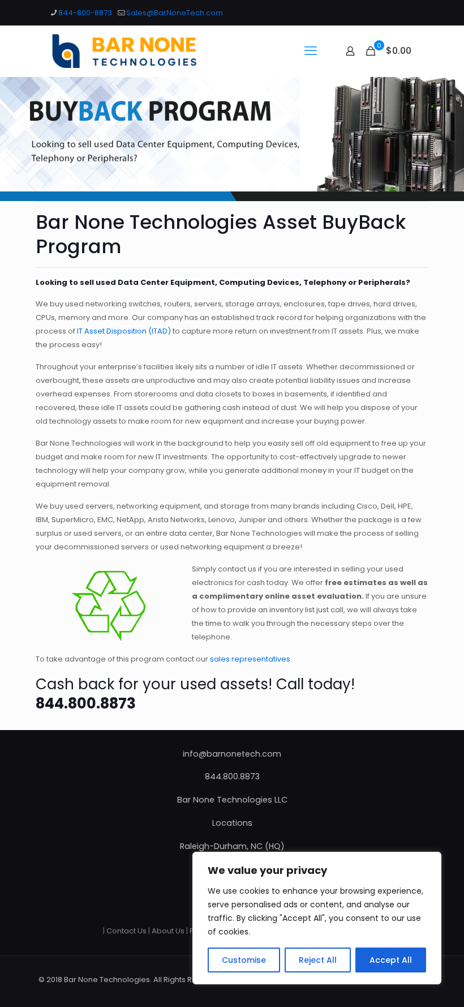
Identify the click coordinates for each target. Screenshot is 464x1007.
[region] (316, 918)
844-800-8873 (85, 12)
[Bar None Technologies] (131, 50)
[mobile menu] (310, 51)
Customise (244, 960)
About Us (168, 930)
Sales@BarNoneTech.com (174, 12)
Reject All (318, 960)
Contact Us (126, 930)
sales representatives (250, 659)
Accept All (391, 960)
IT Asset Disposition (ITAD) (124, 331)
